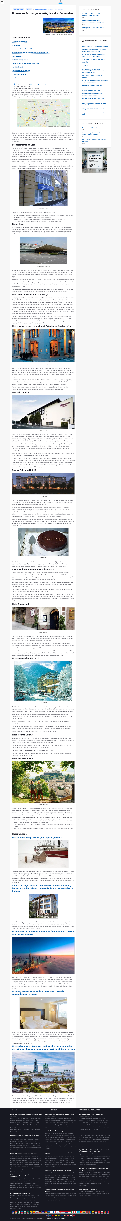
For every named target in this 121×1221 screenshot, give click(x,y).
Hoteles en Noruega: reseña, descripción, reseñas (37, 837)
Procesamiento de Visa (19, 41)
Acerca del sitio (41, 1218)
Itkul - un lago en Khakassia (89, 127)
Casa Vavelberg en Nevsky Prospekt (55, 1131)
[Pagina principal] (60, 2)
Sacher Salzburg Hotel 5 (20, 60)
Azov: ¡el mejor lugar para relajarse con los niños (58, 1170)
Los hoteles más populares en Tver (20, 1193)
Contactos (49, 1218)
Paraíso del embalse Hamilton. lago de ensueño (23, 1153)
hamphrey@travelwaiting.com (41, 84)
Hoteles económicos (18, 78)
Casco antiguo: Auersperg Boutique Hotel (25, 63)
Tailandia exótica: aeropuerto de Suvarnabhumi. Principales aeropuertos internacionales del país (93, 70)
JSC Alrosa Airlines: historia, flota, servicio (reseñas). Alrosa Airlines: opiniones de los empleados (94, 61)
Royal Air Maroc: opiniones (89, 66)
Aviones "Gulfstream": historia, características (95, 46)
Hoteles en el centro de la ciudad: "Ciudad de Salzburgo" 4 (30, 52)
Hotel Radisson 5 (17, 67)
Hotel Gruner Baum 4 (19, 74)
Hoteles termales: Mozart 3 (21, 70)
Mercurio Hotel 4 (17, 56)
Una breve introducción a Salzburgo (23, 49)
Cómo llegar (16, 45)
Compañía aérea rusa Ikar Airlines (91, 90)
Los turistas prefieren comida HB (88, 1189)
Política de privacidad (59, 1218)
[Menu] (2, 2)
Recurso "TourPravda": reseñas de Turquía (91, 1133)
